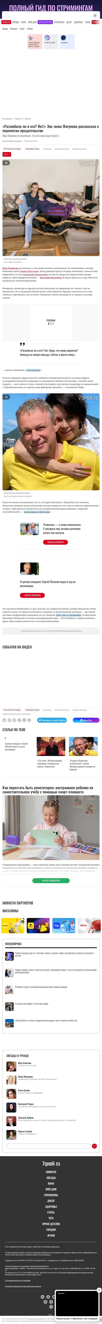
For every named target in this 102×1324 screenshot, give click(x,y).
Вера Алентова (24, 1063)
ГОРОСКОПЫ (51, 1195)
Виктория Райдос (26, 1104)
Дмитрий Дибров (25, 1117)
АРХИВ (51, 1235)
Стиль (88, 22)
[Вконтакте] (42, 1297)
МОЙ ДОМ (51, 1189)
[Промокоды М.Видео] (89, 925)
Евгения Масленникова (12, 141)
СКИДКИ (51, 1229)
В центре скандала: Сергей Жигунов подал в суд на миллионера (48, 583)
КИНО (51, 1183)
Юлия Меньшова (25, 1076)
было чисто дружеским (68, 615)
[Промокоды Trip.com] (63, 925)
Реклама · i (61, 1293)
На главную (7, 119)
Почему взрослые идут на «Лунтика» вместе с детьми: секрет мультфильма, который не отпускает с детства (54, 954)
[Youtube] (54, 1297)
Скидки (96, 22)
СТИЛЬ (51, 1212)
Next (98, 926)
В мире (30, 28)
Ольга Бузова (24, 1090)
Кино (23, 22)
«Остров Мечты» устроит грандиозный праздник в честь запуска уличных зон (46, 1020)
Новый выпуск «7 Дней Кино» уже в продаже (77, 1319)
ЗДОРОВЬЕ (51, 1206)
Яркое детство (45, 22)
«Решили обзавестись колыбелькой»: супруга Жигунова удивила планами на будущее (82, 765)
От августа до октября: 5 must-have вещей (31, 1004)
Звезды (15, 22)
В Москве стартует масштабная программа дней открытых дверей (41, 987)
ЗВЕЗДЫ (51, 1177)
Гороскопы (59, 22)
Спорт (22, 28)
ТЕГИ (51, 1218)
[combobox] (48, 1146)
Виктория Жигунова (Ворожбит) (17, 714)
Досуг (69, 22)
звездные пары (33, 149)
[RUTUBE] (45, 1302)
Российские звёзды (13, 149)
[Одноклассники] (48, 1297)
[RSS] (51, 1307)
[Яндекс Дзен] (51, 1302)
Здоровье (78, 22)
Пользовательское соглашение (17, 1280)
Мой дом (32, 22)
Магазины (10, 910)
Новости (6, 22)
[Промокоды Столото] (12, 925)
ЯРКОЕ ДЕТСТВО (51, 1223)
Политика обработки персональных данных (23, 1286)
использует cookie (35, 1319)
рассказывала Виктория (37, 511)
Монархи (13, 28)
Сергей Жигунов (62, 149)
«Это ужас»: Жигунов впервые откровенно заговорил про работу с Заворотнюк (49, 763)
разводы (48, 149)
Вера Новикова (80, 149)
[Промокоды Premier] (38, 925)
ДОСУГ (51, 1200)
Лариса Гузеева (25, 1131)
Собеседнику (33, 370)
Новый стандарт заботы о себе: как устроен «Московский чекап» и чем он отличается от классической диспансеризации (56, 971)
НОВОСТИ (51, 1171)
